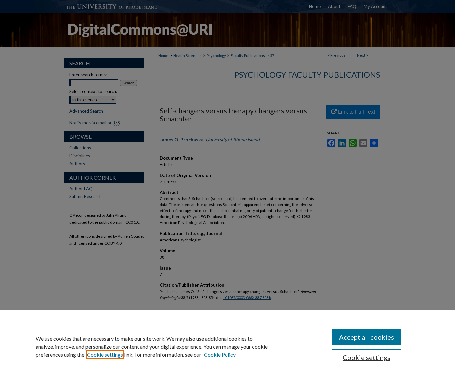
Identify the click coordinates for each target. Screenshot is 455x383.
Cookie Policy (220, 354)
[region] (227, 346)
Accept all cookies (366, 337)
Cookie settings (105, 354)
